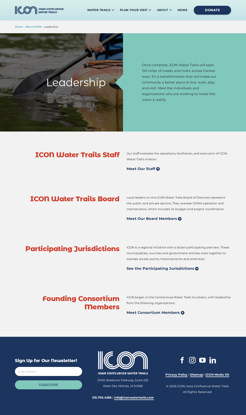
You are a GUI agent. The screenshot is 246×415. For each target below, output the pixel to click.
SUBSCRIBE (48, 385)
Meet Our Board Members (152, 218)
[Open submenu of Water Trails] (113, 10)
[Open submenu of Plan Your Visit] (149, 10)
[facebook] (182, 360)
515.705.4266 (102, 397)
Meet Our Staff (141, 169)
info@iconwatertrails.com (134, 397)
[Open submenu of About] (170, 10)
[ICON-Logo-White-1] (123, 352)
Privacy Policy (176, 374)
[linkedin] (212, 360)
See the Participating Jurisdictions (160, 268)
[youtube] (202, 360)
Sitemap (196, 374)
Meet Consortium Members (153, 312)
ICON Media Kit (217, 374)
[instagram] (192, 360)
